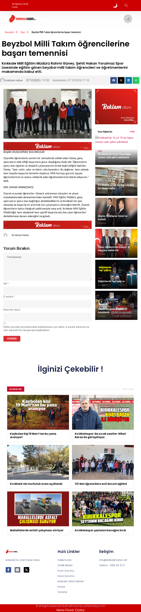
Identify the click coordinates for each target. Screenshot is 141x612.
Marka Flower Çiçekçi (70, 610)
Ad (6, 283)
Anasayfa (9, 32)
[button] (113, 80)
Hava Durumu (66, 576)
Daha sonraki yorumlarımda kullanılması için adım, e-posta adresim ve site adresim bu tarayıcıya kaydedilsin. (46, 328)
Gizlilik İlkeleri (65, 565)
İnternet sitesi (11, 309)
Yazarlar (62, 592)
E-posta (9, 296)
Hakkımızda (65, 560)
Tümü (132, 132)
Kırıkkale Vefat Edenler (71, 581)
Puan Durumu (66, 570)
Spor (23, 32)
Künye (61, 586)
